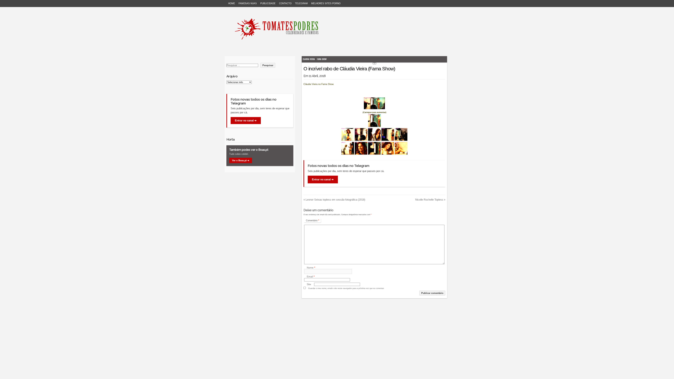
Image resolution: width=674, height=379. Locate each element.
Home (231, 3)
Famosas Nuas (248, 3)
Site (309, 284)
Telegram (301, 3)
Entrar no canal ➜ (323, 179)
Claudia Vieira (309, 59)
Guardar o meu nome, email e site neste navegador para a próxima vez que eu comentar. (346, 288)
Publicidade (268, 3)
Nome (311, 267)
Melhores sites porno (326, 3)
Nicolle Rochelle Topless (430, 199)
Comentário (312, 220)
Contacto (285, 3)
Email (311, 276)
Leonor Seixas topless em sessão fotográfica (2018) (334, 199)
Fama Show (321, 59)
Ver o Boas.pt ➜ (240, 160)
